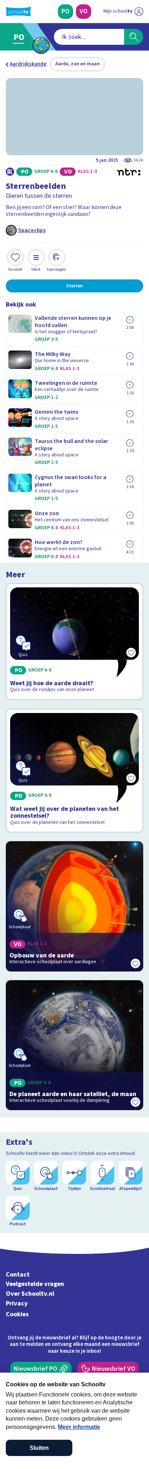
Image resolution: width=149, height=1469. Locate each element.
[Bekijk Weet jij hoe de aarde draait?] (74, 641)
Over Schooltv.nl (30, 1293)
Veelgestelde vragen (35, 1283)
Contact (18, 1274)
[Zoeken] (133, 37)
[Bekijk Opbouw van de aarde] (74, 906)
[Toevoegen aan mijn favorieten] (135, 964)
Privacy (17, 1303)
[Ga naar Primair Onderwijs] (20, 37)
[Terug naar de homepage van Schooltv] (18, 11)
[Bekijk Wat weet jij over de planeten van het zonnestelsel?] (74, 771)
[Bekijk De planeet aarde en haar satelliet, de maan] (74, 1045)
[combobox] (89, 37)
